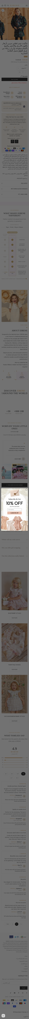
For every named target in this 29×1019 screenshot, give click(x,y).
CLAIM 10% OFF (14, 513)
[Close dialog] (27, 490)
